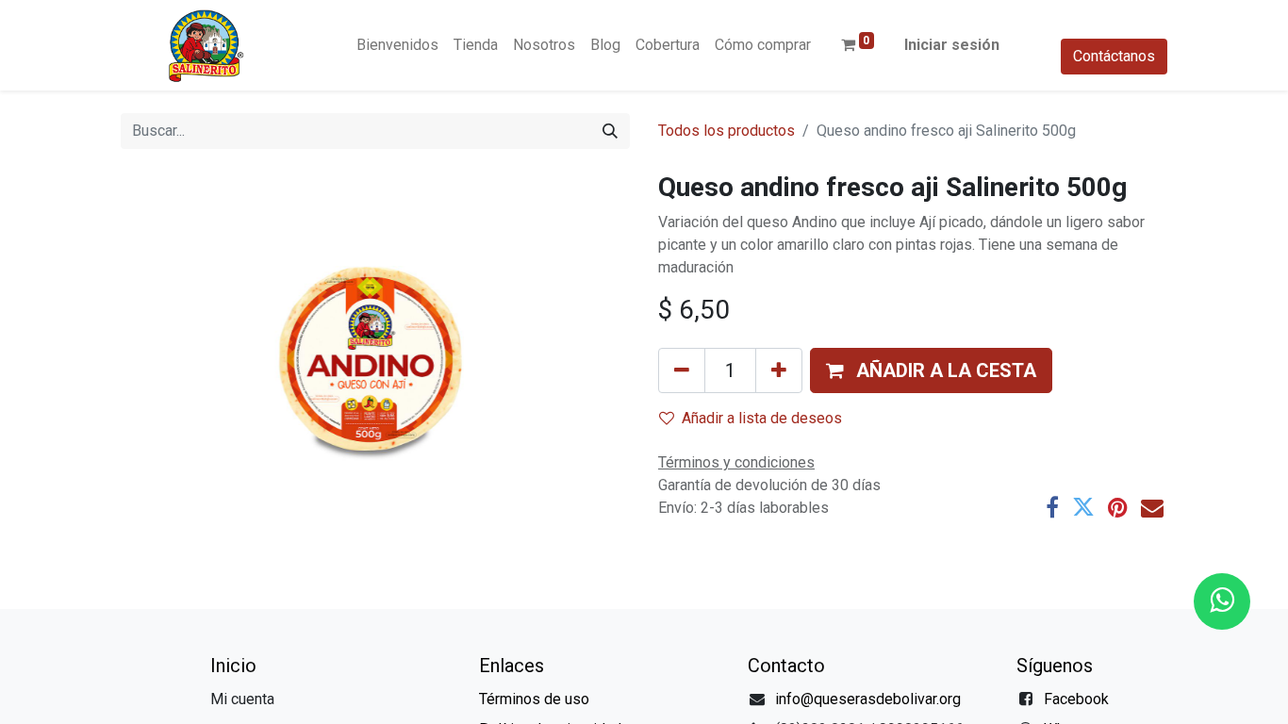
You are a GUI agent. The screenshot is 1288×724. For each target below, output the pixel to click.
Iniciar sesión (951, 45)
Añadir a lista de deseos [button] (762, 418)
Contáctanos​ (1114, 56)
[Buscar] (610, 131)
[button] (931, 370)
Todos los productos (726, 131)
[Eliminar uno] (681, 370)
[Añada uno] (778, 370)
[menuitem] (397, 45)
